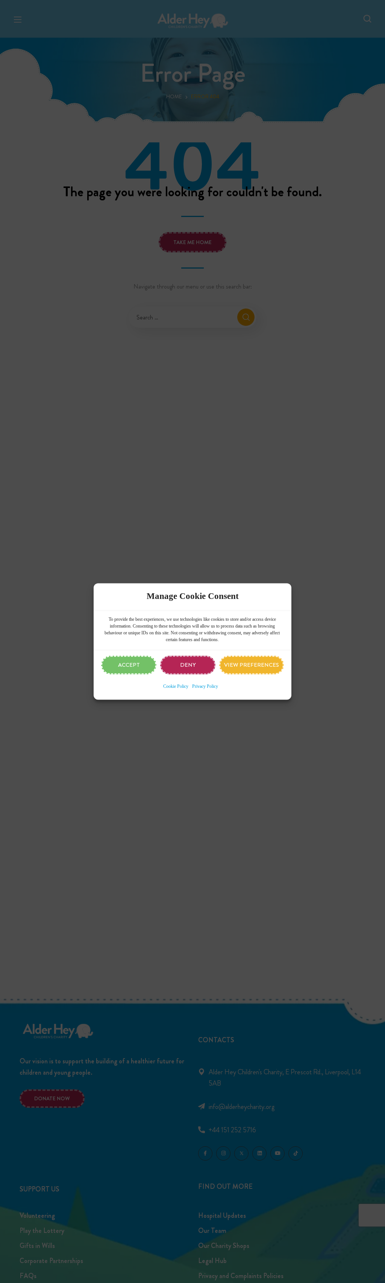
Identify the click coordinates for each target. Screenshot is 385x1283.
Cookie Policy (175, 686)
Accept (129, 665)
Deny (188, 665)
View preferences (251, 665)
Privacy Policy (205, 686)
